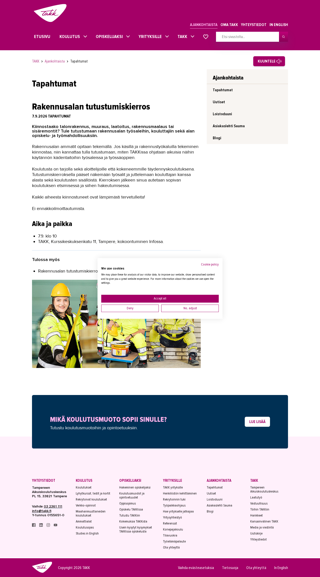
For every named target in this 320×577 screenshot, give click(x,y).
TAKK (181, 36)
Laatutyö (256, 498)
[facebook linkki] (34, 526)
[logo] (42, 572)
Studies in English (87, 534)
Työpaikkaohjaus (174, 506)
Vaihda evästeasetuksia (196, 568)
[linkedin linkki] (41, 526)
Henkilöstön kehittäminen (180, 494)
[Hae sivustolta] (283, 37)
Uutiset (219, 102)
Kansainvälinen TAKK (264, 522)
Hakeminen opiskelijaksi (134, 488)
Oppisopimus (127, 504)
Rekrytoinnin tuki (174, 500)
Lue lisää (257, 421)
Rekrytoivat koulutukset (91, 500)
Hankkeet (256, 516)
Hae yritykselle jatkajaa (178, 512)
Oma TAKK (229, 24)
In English (279, 24)
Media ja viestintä (262, 528)
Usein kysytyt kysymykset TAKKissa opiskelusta (135, 530)
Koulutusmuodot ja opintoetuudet (131, 496)
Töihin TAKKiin (259, 510)
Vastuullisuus (259, 504)
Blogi (217, 138)
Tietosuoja (230, 568)
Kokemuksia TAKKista (133, 522)
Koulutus (69, 36)
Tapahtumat (79, 61)
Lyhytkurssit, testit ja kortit (93, 494)
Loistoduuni (222, 114)
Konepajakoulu (173, 530)
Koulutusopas (85, 528)
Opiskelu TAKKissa (131, 510)
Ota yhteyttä (171, 548)
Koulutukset (84, 488)
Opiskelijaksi (108, 36)
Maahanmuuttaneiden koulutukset (91, 514)
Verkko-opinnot (86, 506)
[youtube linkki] (55, 526)
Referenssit (170, 524)
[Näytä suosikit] (206, 37)
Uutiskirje (256, 534)
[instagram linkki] (48, 526)
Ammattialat (84, 522)
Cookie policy (210, 264)
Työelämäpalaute (174, 542)
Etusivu (37, 36)
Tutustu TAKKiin (129, 516)
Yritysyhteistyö (172, 518)
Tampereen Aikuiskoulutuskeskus (264, 490)
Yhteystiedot (253, 24)
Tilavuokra (170, 536)
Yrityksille (148, 36)
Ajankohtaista (204, 24)
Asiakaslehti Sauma (229, 126)
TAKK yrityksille (173, 488)
